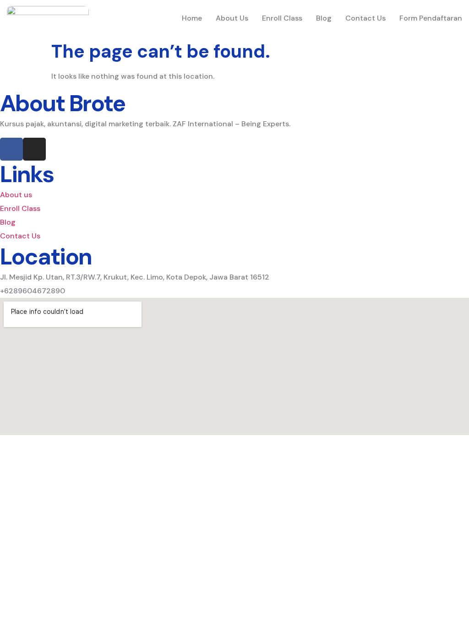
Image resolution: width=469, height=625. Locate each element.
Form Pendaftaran (430, 18)
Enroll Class (282, 18)
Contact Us (365, 18)
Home (192, 18)
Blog (324, 18)
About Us (232, 18)
